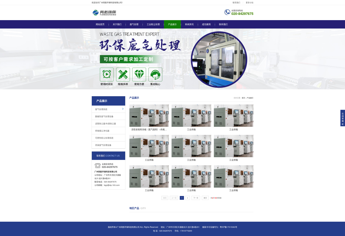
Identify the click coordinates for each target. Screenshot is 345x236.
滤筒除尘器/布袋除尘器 (105, 123)
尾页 (205, 198)
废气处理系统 (101, 109)
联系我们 (236, 2)
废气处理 (134, 24)
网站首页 (100, 24)
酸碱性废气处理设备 (104, 116)
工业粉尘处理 (153, 24)
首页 (243, 98)
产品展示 (172, 24)
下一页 (195, 198)
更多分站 (249, 2)
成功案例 (206, 24)
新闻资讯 (189, 24)
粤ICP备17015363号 (228, 227)
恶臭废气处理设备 (103, 145)
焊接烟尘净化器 (102, 130)
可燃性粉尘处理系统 (104, 137)
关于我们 (117, 24)
